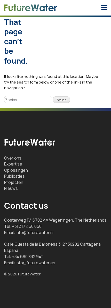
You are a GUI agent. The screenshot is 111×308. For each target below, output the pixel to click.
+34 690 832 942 (28, 256)
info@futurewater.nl (34, 232)
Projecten (13, 182)
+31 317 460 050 (27, 226)
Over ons (12, 158)
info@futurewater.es (35, 263)
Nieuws (11, 188)
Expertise (13, 164)
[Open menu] (104, 7)
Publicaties (14, 176)
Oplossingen (16, 170)
